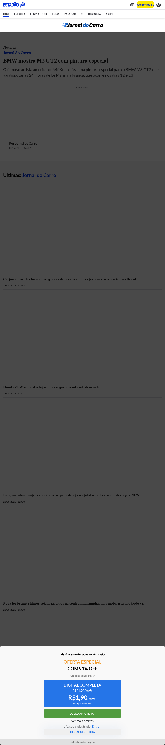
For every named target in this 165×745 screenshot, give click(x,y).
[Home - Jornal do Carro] (82, 25)
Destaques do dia (82, 732)
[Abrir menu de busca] (158, 25)
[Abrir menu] (6, 25)
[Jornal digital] (132, 4)
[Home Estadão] (14, 5)
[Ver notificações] (158, 4)
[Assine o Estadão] (145, 4)
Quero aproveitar (82, 713)
